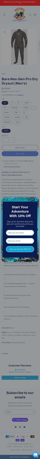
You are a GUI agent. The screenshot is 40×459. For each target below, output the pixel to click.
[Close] (36, 199)
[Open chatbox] (35, 455)
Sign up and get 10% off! (20, 249)
